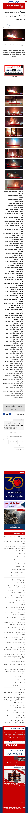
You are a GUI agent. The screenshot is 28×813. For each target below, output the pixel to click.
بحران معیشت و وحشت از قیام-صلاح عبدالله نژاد (14, 643)
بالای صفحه (22, 802)
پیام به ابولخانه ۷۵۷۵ (20, 676)
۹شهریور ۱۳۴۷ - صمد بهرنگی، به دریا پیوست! (14, 537)
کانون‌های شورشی (13, 442)
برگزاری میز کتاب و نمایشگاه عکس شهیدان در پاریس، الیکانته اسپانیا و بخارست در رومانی (14, 592)
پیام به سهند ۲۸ (21, 557)
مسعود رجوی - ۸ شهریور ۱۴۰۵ (18, 573)
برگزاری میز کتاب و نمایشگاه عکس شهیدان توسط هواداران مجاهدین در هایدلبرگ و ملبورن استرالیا (14, 671)
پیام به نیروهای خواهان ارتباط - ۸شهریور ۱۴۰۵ (14, 665)
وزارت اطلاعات (13, 432)
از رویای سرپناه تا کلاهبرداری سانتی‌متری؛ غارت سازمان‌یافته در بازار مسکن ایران (14, 587)
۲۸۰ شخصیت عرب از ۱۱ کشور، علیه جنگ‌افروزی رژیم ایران (14, 693)
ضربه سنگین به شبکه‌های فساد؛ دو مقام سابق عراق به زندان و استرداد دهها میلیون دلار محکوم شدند (14, 581)
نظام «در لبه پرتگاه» (20, 566)
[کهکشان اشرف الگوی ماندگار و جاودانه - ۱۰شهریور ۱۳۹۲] (14, 775)
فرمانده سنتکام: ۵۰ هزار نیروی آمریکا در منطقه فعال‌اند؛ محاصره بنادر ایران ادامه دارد (14, 722)
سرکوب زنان (21, 442)
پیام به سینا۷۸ (21, 553)
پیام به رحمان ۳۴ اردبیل (19, 683)
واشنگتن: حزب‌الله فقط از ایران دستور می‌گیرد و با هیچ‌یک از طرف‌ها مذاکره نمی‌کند (14, 597)
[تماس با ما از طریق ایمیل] (14, 745)
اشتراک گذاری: (21, 414)
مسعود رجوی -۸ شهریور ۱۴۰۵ (18, 569)
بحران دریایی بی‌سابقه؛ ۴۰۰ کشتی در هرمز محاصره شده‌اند (14, 618)
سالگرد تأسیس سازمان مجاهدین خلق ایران (14, 437)
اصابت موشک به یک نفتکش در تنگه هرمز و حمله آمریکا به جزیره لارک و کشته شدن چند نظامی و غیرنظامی (14, 548)
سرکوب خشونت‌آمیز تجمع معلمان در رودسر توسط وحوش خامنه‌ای (11, 764)
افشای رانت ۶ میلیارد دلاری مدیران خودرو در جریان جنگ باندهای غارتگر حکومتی (14, 623)
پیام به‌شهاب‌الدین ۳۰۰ (19, 560)
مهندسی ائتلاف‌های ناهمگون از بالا (17, 661)
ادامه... (9, 737)
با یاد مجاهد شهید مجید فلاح (12, 784)
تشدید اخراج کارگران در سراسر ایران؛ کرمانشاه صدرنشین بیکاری (14, 633)
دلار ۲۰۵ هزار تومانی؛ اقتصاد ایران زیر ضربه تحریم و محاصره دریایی (14, 707)
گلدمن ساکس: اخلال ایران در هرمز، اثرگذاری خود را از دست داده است (14, 712)
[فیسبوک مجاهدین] (9, 1)
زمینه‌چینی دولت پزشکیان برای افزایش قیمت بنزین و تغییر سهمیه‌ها (14, 638)
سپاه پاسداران (20, 432)
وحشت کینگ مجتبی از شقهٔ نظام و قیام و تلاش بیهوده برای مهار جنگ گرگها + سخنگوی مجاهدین (14, 649)
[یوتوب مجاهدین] (13, 1)
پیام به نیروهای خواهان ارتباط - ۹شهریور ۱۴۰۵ (14, 542)
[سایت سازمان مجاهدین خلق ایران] (14, 6)
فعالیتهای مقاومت (9, 25)
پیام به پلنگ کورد (21, 679)
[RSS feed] (18, 2)
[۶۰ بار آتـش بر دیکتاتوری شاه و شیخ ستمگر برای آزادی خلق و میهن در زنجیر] (14, 35)
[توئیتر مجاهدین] (11, 1)
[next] (16, 781)
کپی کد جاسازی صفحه (18, 420)
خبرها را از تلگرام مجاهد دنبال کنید (14, 407)
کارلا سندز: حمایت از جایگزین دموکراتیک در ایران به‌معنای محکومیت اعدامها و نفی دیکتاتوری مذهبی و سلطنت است (14, 656)
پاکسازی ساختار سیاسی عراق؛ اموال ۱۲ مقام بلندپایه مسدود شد (14, 717)
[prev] (16, 758)
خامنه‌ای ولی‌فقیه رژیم (19, 446)
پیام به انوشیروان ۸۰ (20, 563)
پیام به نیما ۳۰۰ (21, 689)
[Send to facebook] (4, 414)
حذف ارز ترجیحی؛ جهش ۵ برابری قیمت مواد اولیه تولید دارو (14, 628)
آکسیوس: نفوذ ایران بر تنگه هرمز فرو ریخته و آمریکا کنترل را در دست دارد (14, 613)
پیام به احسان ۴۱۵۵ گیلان (19, 686)
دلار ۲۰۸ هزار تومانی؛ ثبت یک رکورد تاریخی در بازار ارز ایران (14, 608)
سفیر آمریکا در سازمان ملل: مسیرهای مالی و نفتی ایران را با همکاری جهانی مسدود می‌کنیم (14, 602)
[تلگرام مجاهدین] (16, 2)
